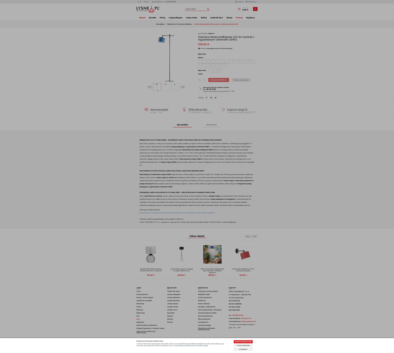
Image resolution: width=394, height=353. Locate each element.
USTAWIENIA (243, 349)
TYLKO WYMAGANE (243, 345)
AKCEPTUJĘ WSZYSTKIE (243, 341)
